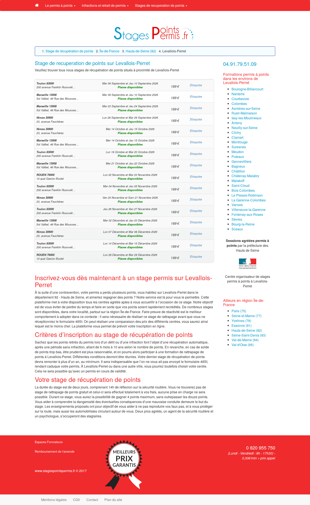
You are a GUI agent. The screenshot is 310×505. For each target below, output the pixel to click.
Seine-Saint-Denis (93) (249, 335)
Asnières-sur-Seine (246, 108)
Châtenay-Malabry (245, 175)
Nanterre (238, 93)
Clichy (236, 132)
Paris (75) (239, 310)
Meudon (238, 151)
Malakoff (238, 180)
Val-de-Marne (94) (245, 339)
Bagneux (238, 166)
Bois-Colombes (243, 190)
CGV (76, 499)
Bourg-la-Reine (243, 224)
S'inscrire (196, 85)
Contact (92, 499)
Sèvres (237, 219)
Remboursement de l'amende (54, 451)
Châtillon (238, 171)
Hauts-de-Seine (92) (247, 330)
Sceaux (237, 229)
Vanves (237, 204)
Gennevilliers (241, 161)
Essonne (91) (242, 325)
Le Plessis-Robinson (247, 195)
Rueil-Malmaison (244, 113)
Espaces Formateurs (49, 442)
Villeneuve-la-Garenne (249, 209)
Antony (237, 122)
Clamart (237, 137)
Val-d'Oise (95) (243, 344)
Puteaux (238, 156)
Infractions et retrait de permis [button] (104, 5)
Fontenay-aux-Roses (247, 214)
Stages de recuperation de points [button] (160, 5)
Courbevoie (240, 98)
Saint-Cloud (240, 185)
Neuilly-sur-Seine (244, 127)
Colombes (239, 103)
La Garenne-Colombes (249, 200)
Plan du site (113, 499)
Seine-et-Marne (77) (246, 315)
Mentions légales (54, 499)
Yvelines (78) (241, 320)
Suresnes (239, 146)
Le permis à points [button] (59, 5)
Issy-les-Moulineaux (246, 117)
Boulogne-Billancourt (247, 89)
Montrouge (240, 142)
